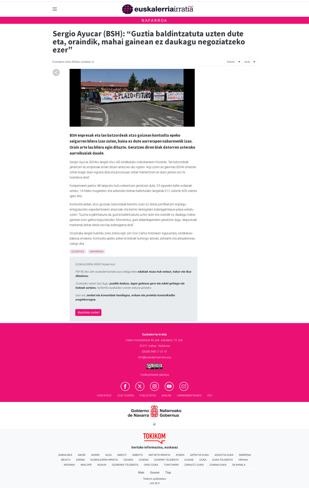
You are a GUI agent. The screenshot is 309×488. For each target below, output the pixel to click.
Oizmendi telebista (125, 464)
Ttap (168, 472)
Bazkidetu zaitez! (88, 312)
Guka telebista (222, 459)
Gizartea (77, 251)
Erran (80, 459)
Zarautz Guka (194, 464)
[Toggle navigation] (55, 9)
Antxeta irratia (159, 454)
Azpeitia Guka (199, 454)
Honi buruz (104, 395)
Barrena (245, 454)
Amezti (122, 454)
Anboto (137, 454)
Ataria (180, 454)
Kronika (69, 464)
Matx (141, 472)
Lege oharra (125, 395)
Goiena (143, 459)
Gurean (155, 472)
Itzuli (247, 61)
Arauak (166, 395)
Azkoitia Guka (223, 454)
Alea (108, 454)
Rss (209, 395)
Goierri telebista (166, 459)
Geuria (128, 459)
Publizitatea (148, 395)
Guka (202, 459)
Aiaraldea (65, 454)
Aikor (81, 454)
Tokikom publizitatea (154, 478)
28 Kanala (238, 464)
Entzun (231, 61)
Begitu (65, 459)
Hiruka (243, 459)
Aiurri (95, 454)
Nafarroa (154, 20)
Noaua (101, 464)
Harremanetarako (189, 395)
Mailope (86, 464)
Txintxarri (171, 464)
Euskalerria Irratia (104, 459)
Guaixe (189, 459)
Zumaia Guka (217, 464)
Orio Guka (151, 464)
